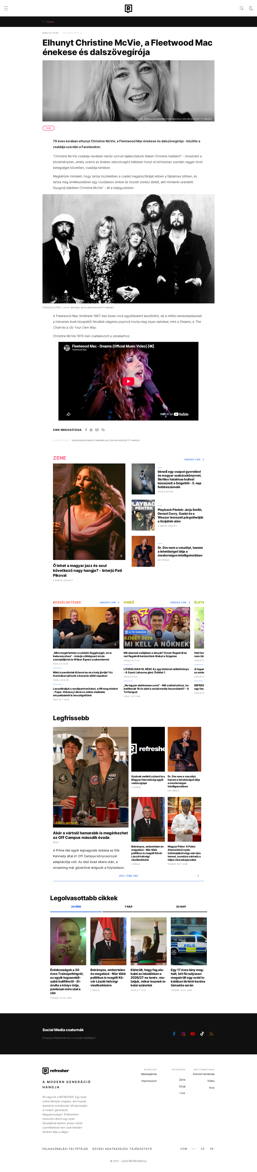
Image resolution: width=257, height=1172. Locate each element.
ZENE (48, 128)
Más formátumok (204, 1069)
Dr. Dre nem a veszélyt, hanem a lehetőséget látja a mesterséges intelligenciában (180, 551)
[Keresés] (239, 8)
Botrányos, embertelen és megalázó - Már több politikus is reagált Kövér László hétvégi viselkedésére (147, 853)
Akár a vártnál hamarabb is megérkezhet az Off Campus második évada (90, 835)
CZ (203, 1148)
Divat (182, 1086)
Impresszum (149, 1081)
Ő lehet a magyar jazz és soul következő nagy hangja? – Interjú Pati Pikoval (87, 570)
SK (212, 1148)
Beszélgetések (67, 602)
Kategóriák (178, 1069)
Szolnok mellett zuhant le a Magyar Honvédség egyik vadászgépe (148, 780)
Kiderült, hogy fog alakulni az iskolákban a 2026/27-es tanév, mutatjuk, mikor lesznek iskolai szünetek (148, 977)
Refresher (150, 1069)
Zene (182, 1079)
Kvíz (212, 1087)
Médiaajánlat (149, 1074)
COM (183, 1148)
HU (194, 1148)
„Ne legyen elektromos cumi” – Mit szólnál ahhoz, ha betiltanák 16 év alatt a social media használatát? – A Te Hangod (156, 689)
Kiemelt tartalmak (204, 1074)
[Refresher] (128, 9)
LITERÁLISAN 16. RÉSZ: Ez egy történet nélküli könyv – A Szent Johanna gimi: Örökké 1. (156, 670)
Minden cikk (192, 459)
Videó (129, 602)
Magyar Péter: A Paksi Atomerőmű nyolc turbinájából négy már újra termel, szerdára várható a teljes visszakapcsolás (184, 853)
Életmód (202, 602)
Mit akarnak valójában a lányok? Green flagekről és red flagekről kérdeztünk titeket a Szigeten (155, 654)
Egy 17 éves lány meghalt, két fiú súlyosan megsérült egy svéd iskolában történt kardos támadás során (188, 977)
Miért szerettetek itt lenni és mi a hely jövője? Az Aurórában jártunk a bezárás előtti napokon (83, 674)
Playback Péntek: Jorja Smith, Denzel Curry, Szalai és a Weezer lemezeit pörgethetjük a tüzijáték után (180, 515)
